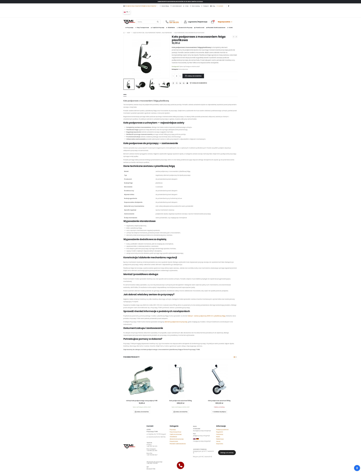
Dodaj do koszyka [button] (143, 412)
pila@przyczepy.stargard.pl (149, 6)
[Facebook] (229, 6)
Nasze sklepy (165, 6)
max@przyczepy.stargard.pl (202, 441)
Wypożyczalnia (224, 22)
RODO (218, 436)
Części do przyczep (158, 27)
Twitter (176, 83)
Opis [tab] (124, 94)
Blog (214, 6)
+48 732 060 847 (152, 454)
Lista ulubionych (177, 6)
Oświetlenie (171, 27)
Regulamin (219, 432)
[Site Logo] (129, 22)
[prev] (233, 36)
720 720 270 (174, 22)
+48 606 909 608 (152, 458)
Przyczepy (130, 27)
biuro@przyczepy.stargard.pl (132, 6)
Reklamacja (220, 439)
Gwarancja (219, 434)
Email (187, 83)
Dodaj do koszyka (194, 76)
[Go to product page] (141, 379)
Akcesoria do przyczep (185, 27)
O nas (186, 6)
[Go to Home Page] (123, 33)
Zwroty (218, 441)
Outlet (231, 27)
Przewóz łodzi (200, 27)
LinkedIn (180, 83)
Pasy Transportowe (143, 27)
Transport (206, 6)
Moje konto (219, 444)
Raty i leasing (196, 6)
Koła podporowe (183, 69)
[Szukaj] (157, 22)
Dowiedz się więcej (220, 412)
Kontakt (220, 6)
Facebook (173, 83)
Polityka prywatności (222, 429)
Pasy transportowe (175, 432)
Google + (183, 83)
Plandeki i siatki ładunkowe (216, 27)
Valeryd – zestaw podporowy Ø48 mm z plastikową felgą (206, 316)
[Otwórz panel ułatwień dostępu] (357, 468)
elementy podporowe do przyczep (176, 322)
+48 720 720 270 (152, 445)
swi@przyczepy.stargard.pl (201, 446)
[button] (123, 56)
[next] (236, 36)
